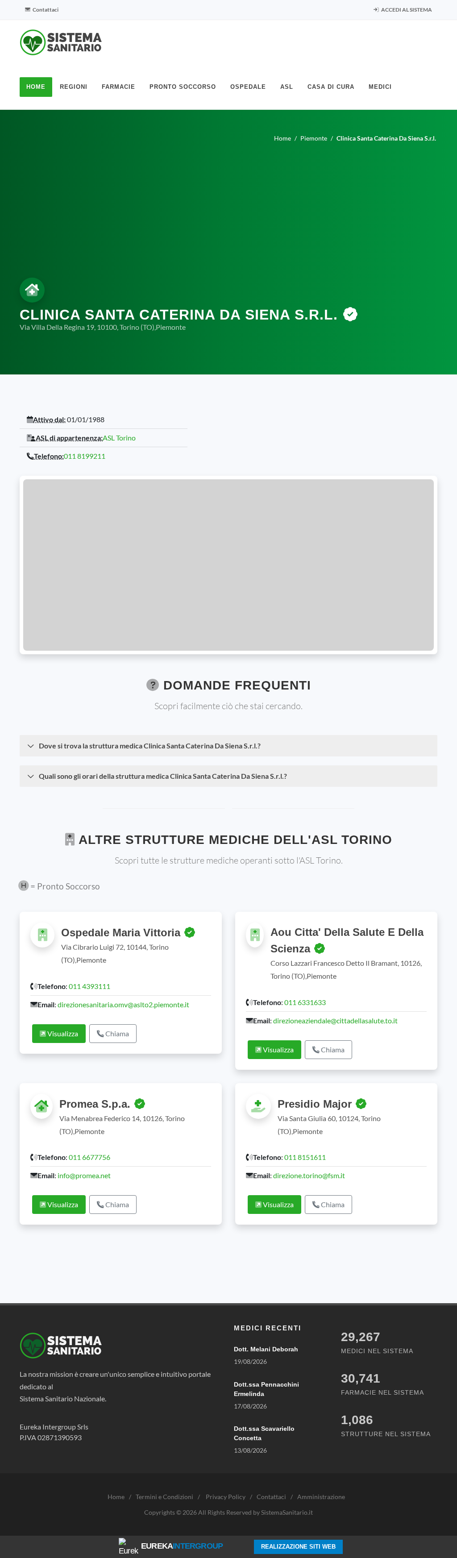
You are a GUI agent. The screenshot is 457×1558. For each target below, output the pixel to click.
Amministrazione (321, 1496)
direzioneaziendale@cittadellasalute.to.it (335, 1020)
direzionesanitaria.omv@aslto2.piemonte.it (123, 1004)
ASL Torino (119, 437)
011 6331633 (305, 1002)
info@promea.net (84, 1175)
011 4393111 (89, 986)
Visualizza (62, 1033)
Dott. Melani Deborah (266, 1349)
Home (116, 1496)
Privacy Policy (225, 1496)
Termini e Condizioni (164, 1496)
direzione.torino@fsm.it (309, 1175)
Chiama (116, 1033)
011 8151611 (305, 1157)
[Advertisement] (228, 207)
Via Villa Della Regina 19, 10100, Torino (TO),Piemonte (103, 327)
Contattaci (45, 9)
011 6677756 (89, 1157)
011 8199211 (84, 456)
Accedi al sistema (406, 9)
